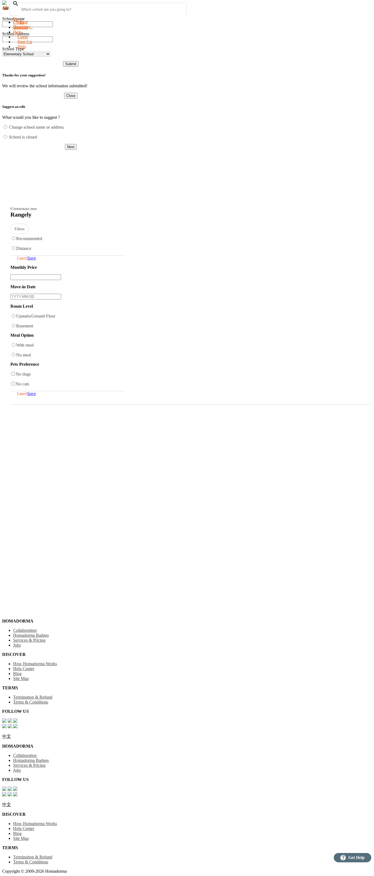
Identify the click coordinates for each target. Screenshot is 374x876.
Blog (17, 673)
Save (31, 258)
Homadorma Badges (31, 635)
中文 (6, 736)
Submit (70, 64)
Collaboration (25, 630)
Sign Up (25, 41)
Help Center (23, 668)
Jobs (17, 645)
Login (18, 22)
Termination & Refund (32, 697)
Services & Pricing (29, 640)
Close (70, 96)
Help (22, 46)
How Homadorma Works (35, 663)
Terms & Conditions (30, 702)
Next (70, 147)
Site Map (21, 678)
